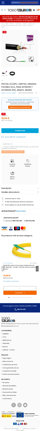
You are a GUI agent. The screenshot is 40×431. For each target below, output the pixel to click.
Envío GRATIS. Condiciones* (15, 137)
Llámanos (13, 221)
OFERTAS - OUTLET (9, 350)
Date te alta (21, 211)
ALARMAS (6, 334)
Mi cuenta (6, 382)
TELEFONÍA (6, 343)
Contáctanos (7, 399)
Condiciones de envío (10, 365)
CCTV (4, 337)
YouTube (19, 411)
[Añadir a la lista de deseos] (36, 93)
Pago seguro (7, 358)
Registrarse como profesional (20, 107)
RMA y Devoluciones (9, 395)
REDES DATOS (7, 340)
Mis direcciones (8, 389)
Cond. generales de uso (11, 368)
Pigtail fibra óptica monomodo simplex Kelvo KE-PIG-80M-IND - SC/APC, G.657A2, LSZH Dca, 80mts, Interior (19, 267)
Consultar (20, 130)
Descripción (6, 188)
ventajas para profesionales (29, 2)
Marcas (5, 347)
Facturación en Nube (10, 392)
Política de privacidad (21, 147)
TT (2, 81)
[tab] (20, 188)
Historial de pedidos (9, 386)
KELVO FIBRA (33, 263)
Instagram (11, 411)
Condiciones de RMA (9, 371)
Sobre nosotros (8, 361)
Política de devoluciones (11, 374)
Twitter (3, 411)
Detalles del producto (10, 192)
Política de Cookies (29, 429)
